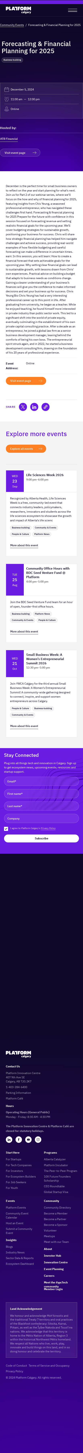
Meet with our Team (56, 1242)
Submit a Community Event (19, 1231)
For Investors (14, 1171)
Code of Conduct (16, 1365)
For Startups (13, 1159)
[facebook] (19, 1139)
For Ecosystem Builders (21, 1176)
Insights (11, 1240)
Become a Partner (55, 1219)
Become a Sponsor (55, 1225)
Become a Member (55, 1213)
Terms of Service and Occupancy (49, 1365)
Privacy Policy (48, 828)
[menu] (72, 10)
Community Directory (57, 1207)
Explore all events (21, 449)
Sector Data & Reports (20, 1258)
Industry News (15, 1252)
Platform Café (14, 1098)
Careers (49, 1276)
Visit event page (15, 153)
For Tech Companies (19, 1165)
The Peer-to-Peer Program (60, 1171)
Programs (50, 1152)
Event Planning (54, 1269)
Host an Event (14, 1223)
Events (10, 1201)
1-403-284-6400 (16, 1087)
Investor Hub (52, 1255)
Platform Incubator (56, 1165)
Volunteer (50, 1230)
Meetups (49, 1236)
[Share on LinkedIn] (34, 407)
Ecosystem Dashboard (20, 1264)
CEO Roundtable (54, 1186)
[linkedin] (9, 1139)
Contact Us (13, 1066)
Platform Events (16, 1207)
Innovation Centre (56, 1262)
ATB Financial (9, 139)
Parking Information (18, 1093)
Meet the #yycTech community (56, 1282)
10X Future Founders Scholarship (57, 1178)
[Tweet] (23, 407)
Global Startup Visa (56, 1192)
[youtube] (28, 1139)
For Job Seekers (16, 1182)
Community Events (12, 25)
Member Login (53, 1289)
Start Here (13, 1152)
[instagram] (38, 1139)
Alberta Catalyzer (55, 1159)
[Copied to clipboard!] (46, 407)
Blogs (9, 1247)
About (48, 1249)
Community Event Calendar (17, 1215)
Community (51, 1201)
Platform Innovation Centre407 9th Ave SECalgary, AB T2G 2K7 (23, 1077)
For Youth (12, 1188)
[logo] (18, 10)
